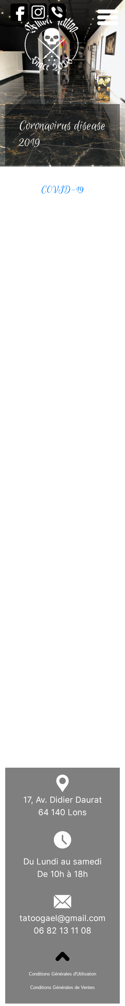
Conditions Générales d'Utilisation (62, 974)
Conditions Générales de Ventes (62, 987)
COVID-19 (62, 190)
